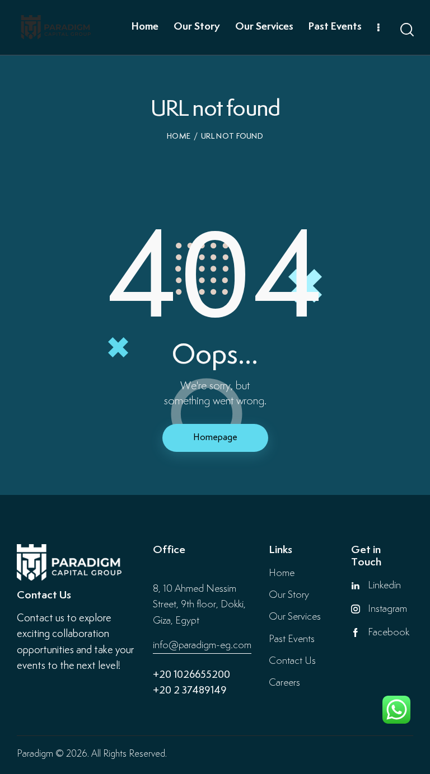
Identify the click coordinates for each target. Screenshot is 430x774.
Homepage (215, 437)
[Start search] (406, 30)
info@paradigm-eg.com (202, 645)
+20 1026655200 (191, 675)
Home (178, 136)
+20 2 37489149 (190, 691)
